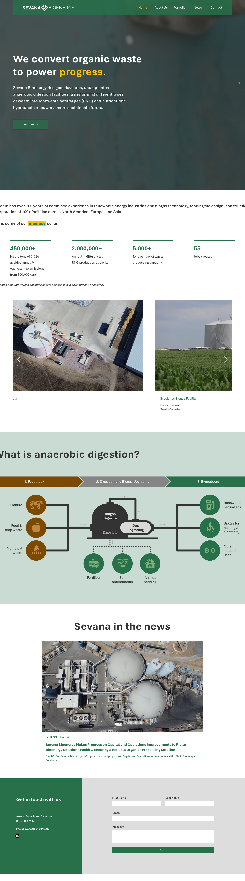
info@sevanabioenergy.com (33, 829)
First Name (119, 797)
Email (116, 812)
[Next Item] (226, 359)
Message (118, 826)
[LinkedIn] (238, 82)
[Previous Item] (19, 359)
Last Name (172, 797)
